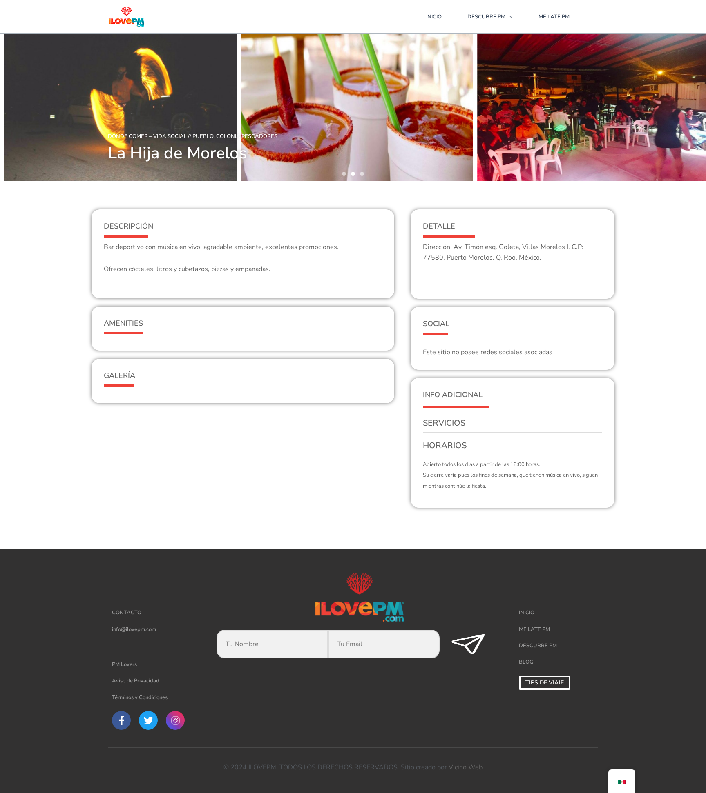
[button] (344, 174)
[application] (509, 16)
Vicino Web (466, 767)
